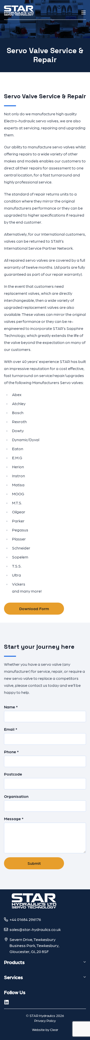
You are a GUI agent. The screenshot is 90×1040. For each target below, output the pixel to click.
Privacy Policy (45, 1020)
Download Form (34, 608)
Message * (14, 818)
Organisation (16, 796)
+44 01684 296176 (25, 919)
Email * (10, 729)
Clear (54, 1029)
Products (14, 962)
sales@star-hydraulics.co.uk (35, 929)
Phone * (11, 751)
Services (13, 977)
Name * (11, 706)
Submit (34, 863)
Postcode (13, 774)
